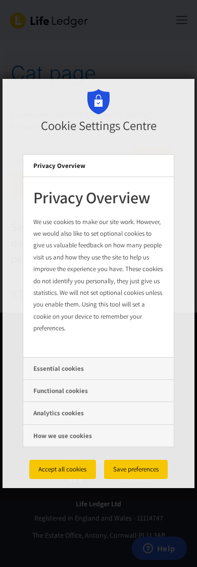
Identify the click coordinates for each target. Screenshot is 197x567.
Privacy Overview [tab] (59, 165)
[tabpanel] (98, 267)
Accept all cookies (62, 469)
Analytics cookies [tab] (58, 413)
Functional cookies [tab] (60, 390)
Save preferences (136, 469)
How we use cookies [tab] (62, 435)
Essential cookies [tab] (58, 368)
